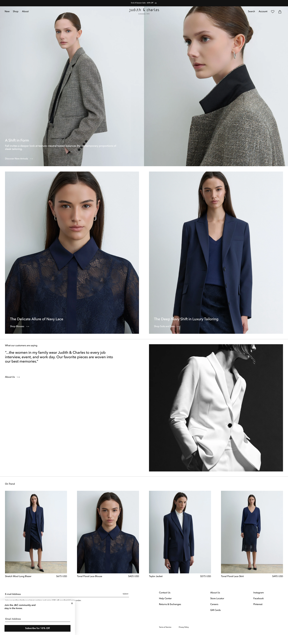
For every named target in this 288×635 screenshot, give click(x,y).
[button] (15, 11)
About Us (10, 377)
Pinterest (257, 604)
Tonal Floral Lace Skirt (232, 576)
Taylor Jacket (155, 576)
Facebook (258, 599)
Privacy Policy (184, 627)
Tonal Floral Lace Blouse (89, 576)
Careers (214, 604)
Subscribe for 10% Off (37, 628)
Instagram (258, 593)
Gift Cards (215, 610)
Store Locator (217, 599)
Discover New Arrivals (16, 159)
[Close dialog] (72, 603)
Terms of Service (165, 627)
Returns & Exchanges (170, 604)
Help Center (165, 599)
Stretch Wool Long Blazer (18, 576)
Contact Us (164, 593)
